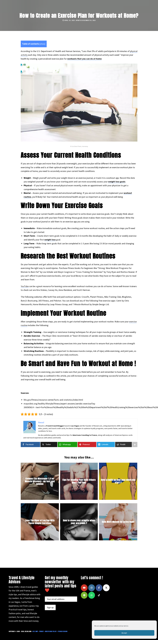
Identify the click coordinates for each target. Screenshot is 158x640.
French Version (62, 631)
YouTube (25, 286)
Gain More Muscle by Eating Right (118, 521)
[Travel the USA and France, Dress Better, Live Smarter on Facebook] (99, 587)
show (42, 44)
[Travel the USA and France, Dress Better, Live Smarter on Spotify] (84, 595)
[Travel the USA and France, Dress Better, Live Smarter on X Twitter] (106, 587)
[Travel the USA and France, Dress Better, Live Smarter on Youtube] (84, 587)
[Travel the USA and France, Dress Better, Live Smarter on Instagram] (91, 587)
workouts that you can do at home (84, 58)
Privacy (41, 631)
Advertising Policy (51, 631)
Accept (124, 633)
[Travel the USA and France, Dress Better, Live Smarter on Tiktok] (99, 595)
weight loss (50, 239)
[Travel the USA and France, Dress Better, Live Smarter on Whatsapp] (91, 595)
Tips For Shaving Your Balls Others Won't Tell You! (79, 481)
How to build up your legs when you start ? (118, 481)
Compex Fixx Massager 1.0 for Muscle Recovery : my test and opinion (40, 481)
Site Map (35, 631)
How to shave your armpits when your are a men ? (79, 522)
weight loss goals (116, 181)
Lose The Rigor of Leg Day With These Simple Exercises (40, 522)
